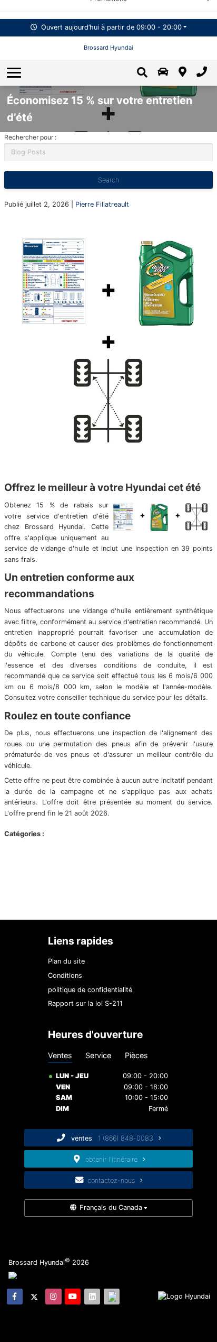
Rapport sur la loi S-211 (85, 1003)
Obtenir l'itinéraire (112, 1159)
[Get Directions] (182, 72)
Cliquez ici (163, 9)
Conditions (65, 975)
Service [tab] (98, 1055)
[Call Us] (201, 72)
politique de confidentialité (90, 990)
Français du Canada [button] (111, 1207)
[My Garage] (163, 72)
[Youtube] (73, 1296)
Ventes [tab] (60, 1055)
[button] (15, 72)
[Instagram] (53, 1296)
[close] (202, 8)
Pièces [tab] (136, 1055)
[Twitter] (34, 1296)
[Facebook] (15, 1296)
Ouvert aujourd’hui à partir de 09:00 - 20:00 (111, 27)
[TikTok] (112, 1296)
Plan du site (66, 961)
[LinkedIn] (92, 1296)
